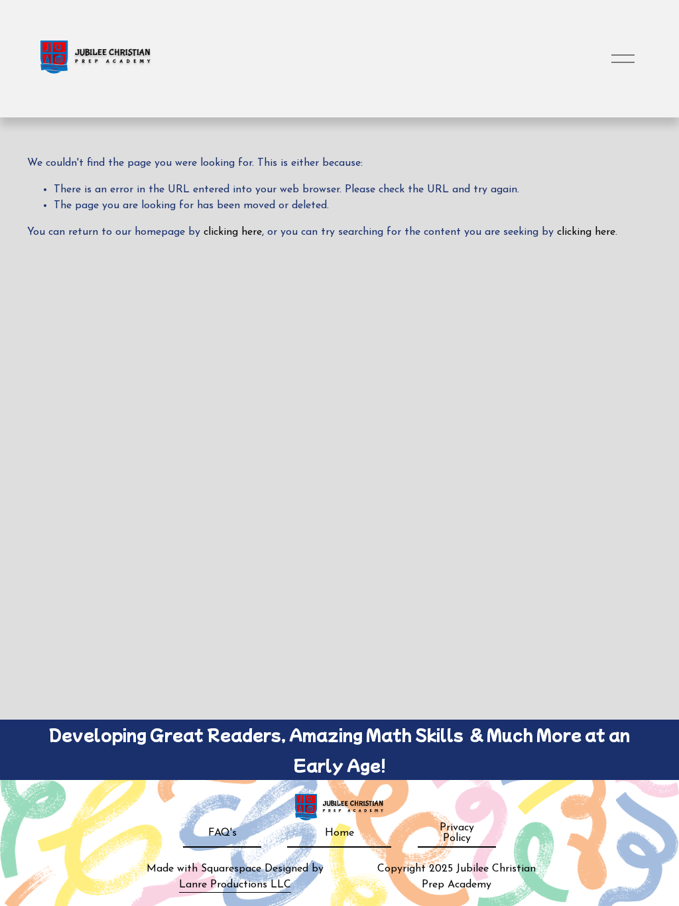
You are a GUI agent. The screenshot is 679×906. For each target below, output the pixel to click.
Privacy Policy (457, 833)
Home (339, 833)
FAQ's (222, 833)
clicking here (233, 232)
